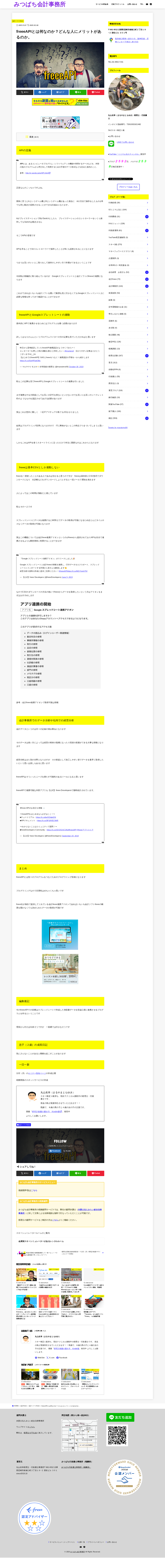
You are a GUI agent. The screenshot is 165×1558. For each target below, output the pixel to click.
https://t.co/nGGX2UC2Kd (57, 830)
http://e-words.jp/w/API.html (36, 173)
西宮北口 (114, 383)
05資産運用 (115, 230)
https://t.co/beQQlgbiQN (46, 817)
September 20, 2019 (70, 836)
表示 (36, 137)
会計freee (114, 279)
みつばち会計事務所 (40, 4)
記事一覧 (82, 1542)
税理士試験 (116, 356)
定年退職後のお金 (118, 307)
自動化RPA (115, 369)
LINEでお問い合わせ (125, 142)
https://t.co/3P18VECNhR (47, 821)
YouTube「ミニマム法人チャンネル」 (124, 154)
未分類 (113, 328)
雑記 (113, 418)
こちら (34, 1190)
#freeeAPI (63, 571)
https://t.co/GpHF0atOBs (30, 361)
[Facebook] (55, 1151)
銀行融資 (114, 397)
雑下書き (115, 411)
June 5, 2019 (67, 577)
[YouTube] (147, 4)
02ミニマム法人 (118, 210)
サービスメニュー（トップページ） (62, 1542)
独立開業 (114, 335)
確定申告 (115, 342)
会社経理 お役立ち (119, 272)
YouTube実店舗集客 (118, 237)
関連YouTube (116, 404)
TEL (141, 4)
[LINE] (151, 4)
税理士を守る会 (30, 1433)
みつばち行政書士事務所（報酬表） (76, 1467)
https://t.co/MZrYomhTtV (77, 571)
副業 (112, 300)
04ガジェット (117, 224)
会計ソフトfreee (17, 21)
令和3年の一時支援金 (119, 265)
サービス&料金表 (102, 4)
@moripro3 (69, 351)
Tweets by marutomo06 (117, 428)
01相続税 (114, 203)
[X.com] (67, 1151)
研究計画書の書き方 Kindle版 (46, 1112)
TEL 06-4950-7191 (115, 62)
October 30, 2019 (76, 367)
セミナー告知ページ (37, 1073)
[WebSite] (40, 1358)
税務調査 (114, 349)
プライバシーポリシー (96, 1542)
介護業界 (114, 258)
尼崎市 (113, 321)
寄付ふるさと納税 (117, 314)
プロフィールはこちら (128, 187)
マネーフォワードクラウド (121, 251)
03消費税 (114, 216)
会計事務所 (116, 286)
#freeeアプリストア (85, 830)
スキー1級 (115, 244)
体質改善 (114, 293)
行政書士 (114, 376)
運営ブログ (115, 390)
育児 (113, 363)
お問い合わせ (132, 4)
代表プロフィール (117, 4)
